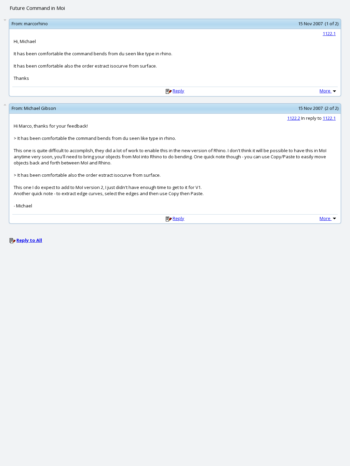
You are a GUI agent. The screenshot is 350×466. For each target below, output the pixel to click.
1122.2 (293, 118)
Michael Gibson (40, 108)
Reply (178, 91)
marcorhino (36, 23)
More (326, 91)
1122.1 (329, 33)
